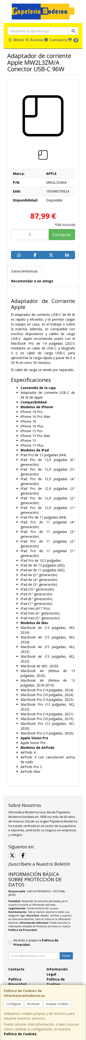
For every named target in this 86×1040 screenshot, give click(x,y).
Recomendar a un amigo (32, 281)
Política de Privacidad (22, 930)
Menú (18, 39)
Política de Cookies (20, 1034)
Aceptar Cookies (57, 1004)
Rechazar (33, 1004)
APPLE (51, 173)
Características (24, 271)
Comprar (62, 234)
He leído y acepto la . (35, 942)
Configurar (13, 1004)
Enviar (66, 956)
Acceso (36, 39)
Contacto (57, 39)
